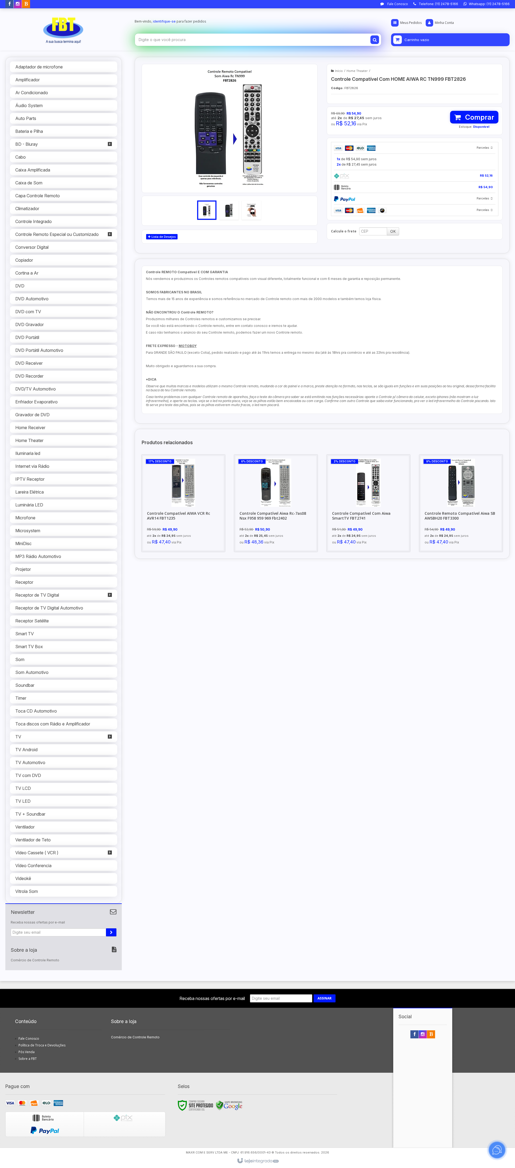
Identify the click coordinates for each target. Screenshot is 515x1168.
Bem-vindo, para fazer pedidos (170, 21)
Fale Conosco (397, 4)
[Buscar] (374, 39)
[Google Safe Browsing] (229, 1105)
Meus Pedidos (411, 22)
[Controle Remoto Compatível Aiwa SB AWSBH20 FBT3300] (461, 503)
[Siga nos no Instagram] (18, 4)
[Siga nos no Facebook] (9, 4)
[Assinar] (111, 932)
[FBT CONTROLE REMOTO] (63, 29)
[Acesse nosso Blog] (26, 4)
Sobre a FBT (28, 1058)
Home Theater (357, 71)
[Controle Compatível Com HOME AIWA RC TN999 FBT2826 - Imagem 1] (206, 210)
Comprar (479, 117)
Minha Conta (444, 22)
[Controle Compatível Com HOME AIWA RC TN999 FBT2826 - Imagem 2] (229, 210)
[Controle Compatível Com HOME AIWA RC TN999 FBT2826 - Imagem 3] (251, 210)
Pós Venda (27, 1052)
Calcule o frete (343, 231)
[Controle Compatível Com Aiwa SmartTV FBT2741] (368, 503)
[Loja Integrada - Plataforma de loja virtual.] (258, 1161)
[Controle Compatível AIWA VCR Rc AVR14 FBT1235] (183, 503)
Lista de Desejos (163, 237)
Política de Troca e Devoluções (42, 1045)
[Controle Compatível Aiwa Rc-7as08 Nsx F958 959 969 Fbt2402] (276, 503)
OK (393, 231)
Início (339, 71)
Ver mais (186, 524)
